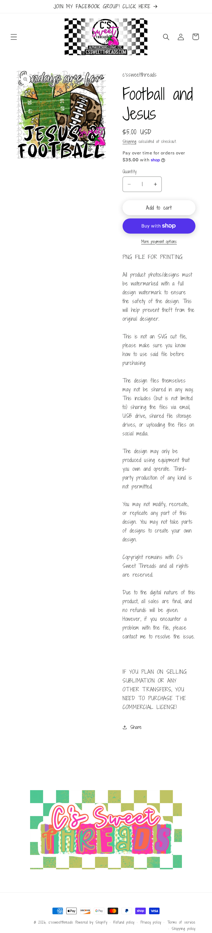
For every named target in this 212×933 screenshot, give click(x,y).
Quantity (130, 172)
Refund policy (123, 922)
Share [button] (136, 727)
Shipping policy (183, 928)
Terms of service (181, 922)
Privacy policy (151, 922)
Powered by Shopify (91, 922)
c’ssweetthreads (61, 922)
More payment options (159, 241)
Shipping (129, 141)
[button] (14, 37)
